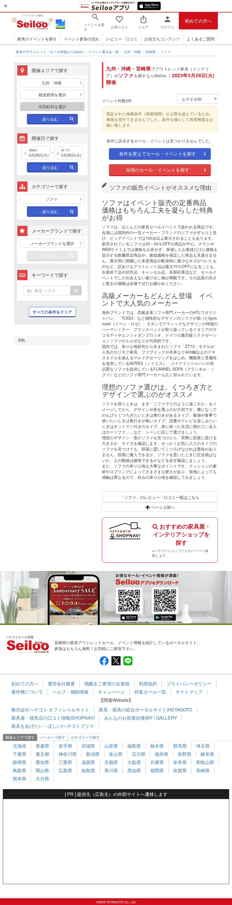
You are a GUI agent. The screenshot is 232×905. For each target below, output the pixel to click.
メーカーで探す (52, 737)
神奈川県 (68, 754)
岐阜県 (207, 754)
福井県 (161, 754)
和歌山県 (205, 762)
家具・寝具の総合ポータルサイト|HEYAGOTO (145, 709)
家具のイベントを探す (37, 39)
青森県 (42, 745)
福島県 (134, 745)
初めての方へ (198, 21)
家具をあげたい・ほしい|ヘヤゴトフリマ (52, 726)
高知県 (134, 770)
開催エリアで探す (20, 737)
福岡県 (157, 770)
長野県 (184, 754)
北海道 (19, 745)
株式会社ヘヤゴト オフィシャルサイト (50, 709)
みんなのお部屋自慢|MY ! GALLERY (140, 718)
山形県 (111, 745)
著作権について (27, 692)
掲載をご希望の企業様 (107, 683)
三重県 (65, 762)
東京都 (42, 754)
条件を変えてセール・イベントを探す (157, 153)
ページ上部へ (162, 507)
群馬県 (180, 745)
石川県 (138, 754)
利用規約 (148, 683)
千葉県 (19, 754)
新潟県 (93, 754)
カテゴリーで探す (85, 737)
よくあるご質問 (200, 39)
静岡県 (19, 762)
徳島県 (88, 770)
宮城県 (88, 745)
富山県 (116, 754)
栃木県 (157, 745)
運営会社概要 (61, 683)
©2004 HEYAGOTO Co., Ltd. (116, 902)
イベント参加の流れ (81, 39)
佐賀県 (180, 770)
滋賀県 (88, 762)
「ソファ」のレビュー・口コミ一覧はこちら (159, 497)
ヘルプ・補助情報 (70, 692)
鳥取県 (19, 770)
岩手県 (65, 745)
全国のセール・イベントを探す (157, 169)
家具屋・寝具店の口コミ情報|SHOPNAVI (53, 718)
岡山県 (42, 770)
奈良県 (180, 762)
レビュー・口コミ (122, 39)
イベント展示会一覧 (103, 51)
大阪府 (134, 762)
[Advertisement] (116, 841)
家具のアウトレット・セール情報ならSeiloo (49, 51)
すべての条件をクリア (52, 312)
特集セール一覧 (150, 692)
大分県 (42, 778)
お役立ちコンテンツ (162, 39)
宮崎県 (150, 51)
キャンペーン (111, 692)
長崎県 (203, 770)
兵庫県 (157, 762)
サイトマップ (189, 692)
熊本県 (19, 778)
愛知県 (42, 762)
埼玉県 (203, 745)
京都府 (111, 762)
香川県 (111, 770)
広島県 (65, 770)
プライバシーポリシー (189, 683)
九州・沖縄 (132, 51)
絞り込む (50, 119)
